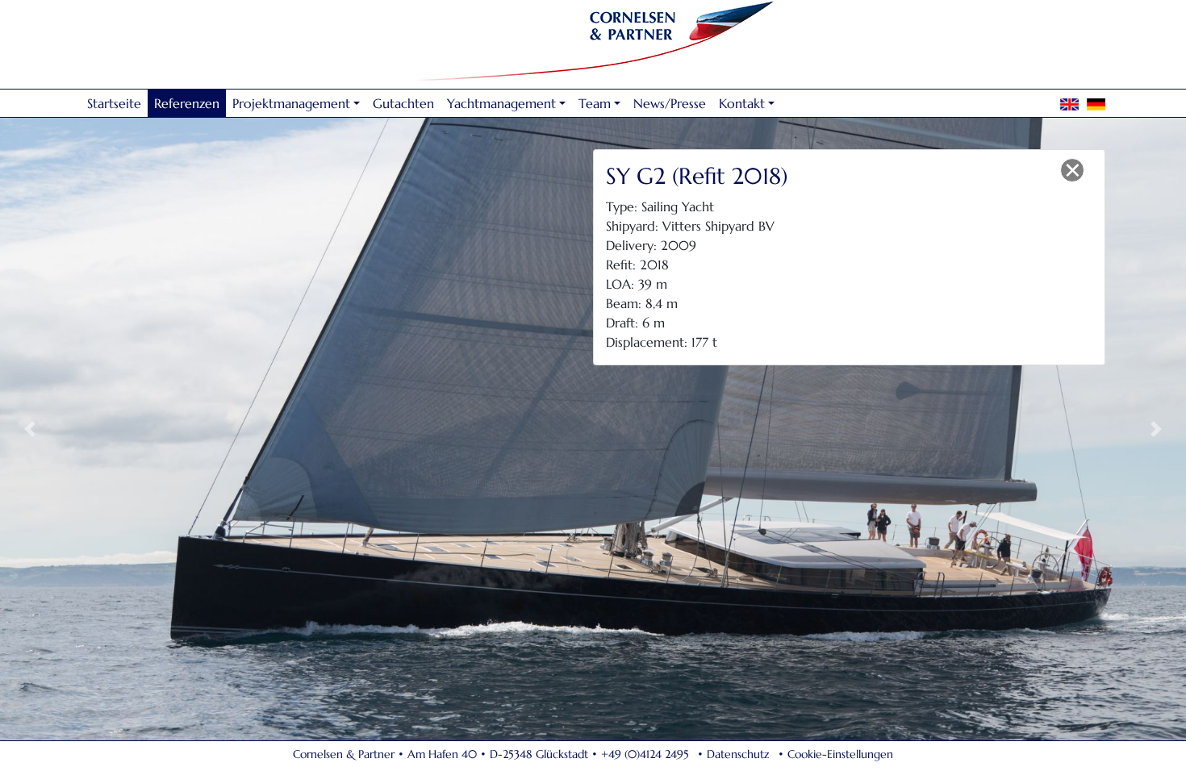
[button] (30, 428)
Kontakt (742, 103)
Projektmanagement (291, 103)
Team (594, 103)
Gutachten (403, 103)
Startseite (114, 103)
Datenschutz (738, 754)
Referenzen (186, 103)
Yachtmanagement (501, 103)
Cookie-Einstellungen (840, 754)
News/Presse (669, 103)
